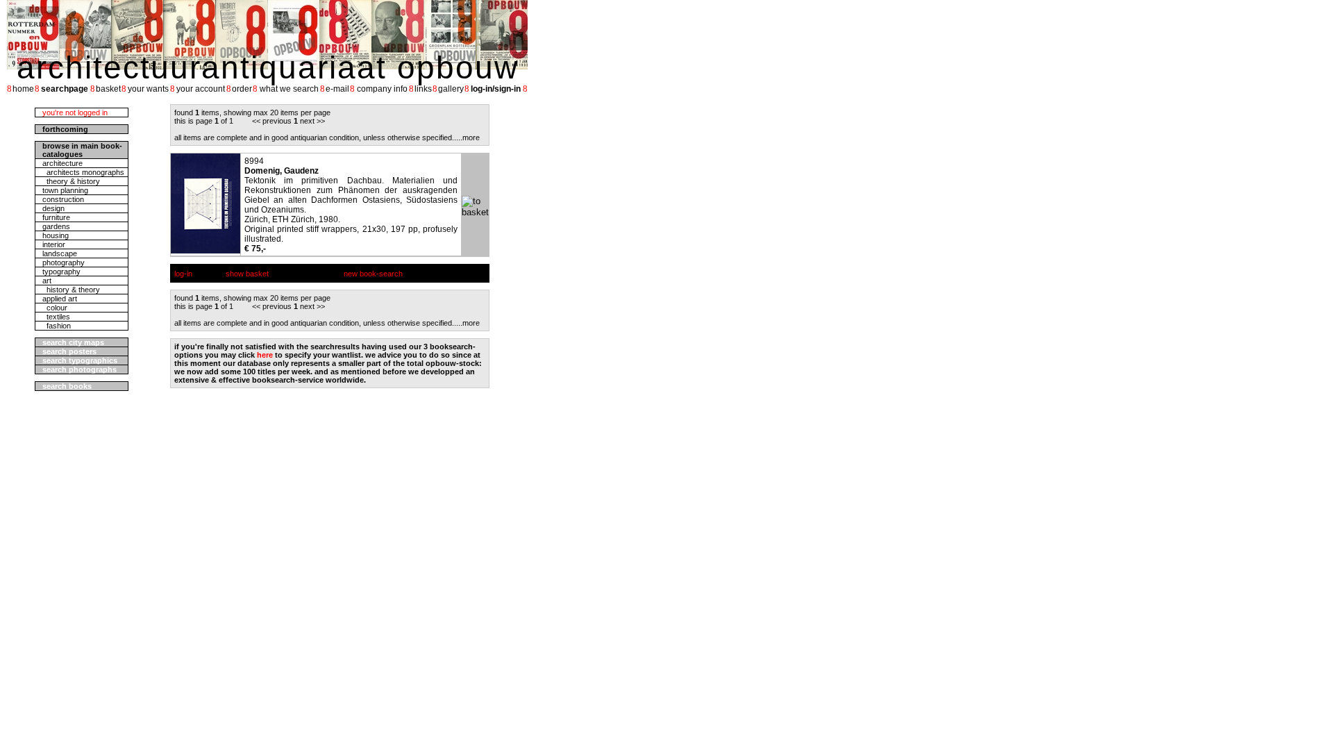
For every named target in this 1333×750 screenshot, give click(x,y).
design (53, 208)
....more (467, 137)
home (23, 89)
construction (63, 199)
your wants (148, 89)
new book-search (373, 273)
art (46, 280)
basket (108, 89)
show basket (247, 273)
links (423, 89)
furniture (56, 217)
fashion (56, 326)
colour (54, 307)
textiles (56, 316)
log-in (183, 273)
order (242, 89)
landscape (59, 253)
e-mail (337, 89)
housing (55, 235)
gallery (451, 89)
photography (63, 262)
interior (53, 244)
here (265, 355)
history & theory (71, 289)
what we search (289, 89)
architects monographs (83, 172)
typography (61, 271)
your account (200, 89)
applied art (59, 298)
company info (382, 89)
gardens (56, 226)
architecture (62, 163)
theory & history (71, 181)
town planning (65, 190)
